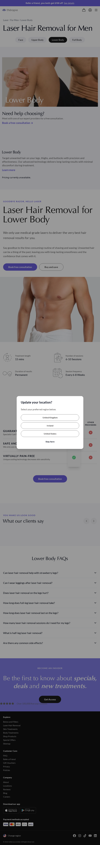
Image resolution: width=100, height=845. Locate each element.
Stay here (50, 441)
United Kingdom (50, 417)
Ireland (50, 425)
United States (50, 433)
